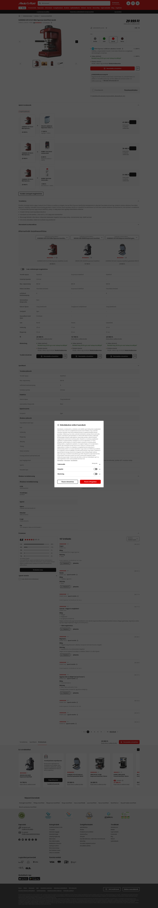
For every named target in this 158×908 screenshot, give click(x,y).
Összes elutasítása (67, 482)
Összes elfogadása (90, 482)
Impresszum (67, 460)
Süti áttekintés (74, 460)
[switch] (95, 469)
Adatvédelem (60, 460)
